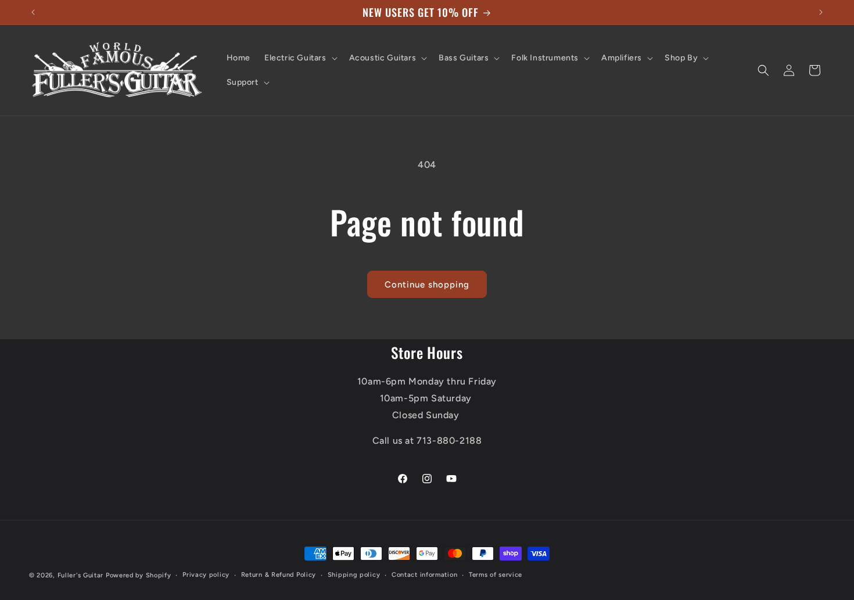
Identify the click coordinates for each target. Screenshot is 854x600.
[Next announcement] (821, 12)
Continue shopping (427, 284)
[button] (299, 58)
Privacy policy (205, 575)
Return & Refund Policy (278, 575)
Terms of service (495, 575)
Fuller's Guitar (81, 575)
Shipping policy (354, 575)
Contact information (424, 575)
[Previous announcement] (33, 12)
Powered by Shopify (138, 575)
